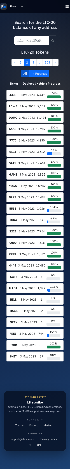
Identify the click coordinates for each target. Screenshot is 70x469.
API (38, 445)
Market (48, 425)
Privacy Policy (48, 439)
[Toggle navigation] (67, 6)
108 (47, 62)
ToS (28, 445)
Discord (33, 425)
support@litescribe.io (22, 439)
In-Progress (39, 73)
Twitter (19, 425)
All (25, 73)
